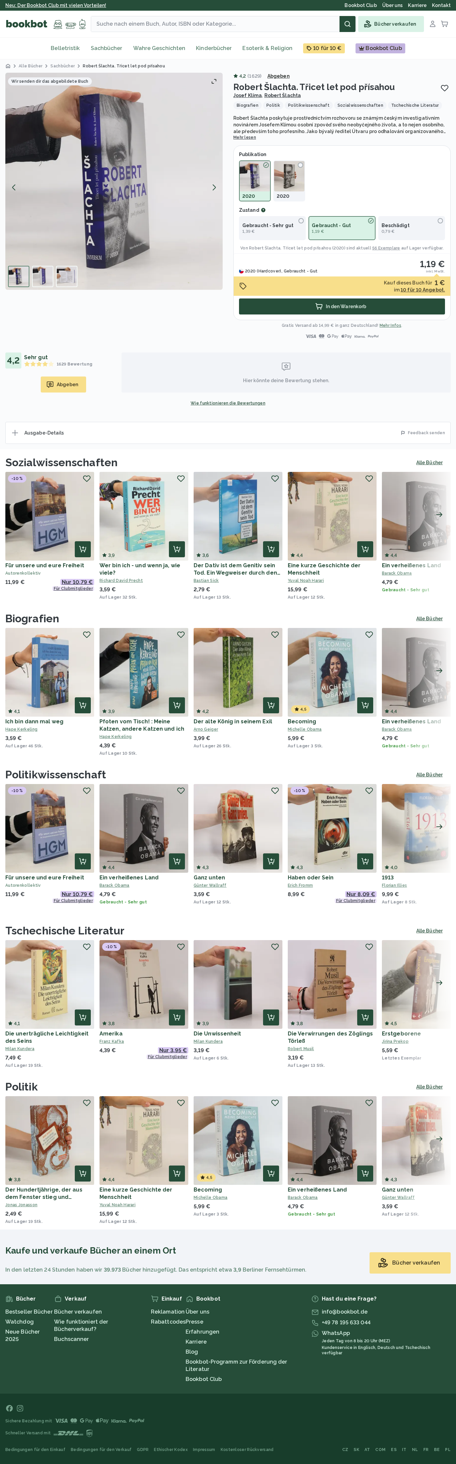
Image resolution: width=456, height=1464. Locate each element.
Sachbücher (107, 48)
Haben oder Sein (311, 877)
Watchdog (19, 1322)
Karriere (196, 1342)
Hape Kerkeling (21, 729)
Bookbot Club (204, 1379)
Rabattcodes (168, 1322)
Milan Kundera (19, 1048)
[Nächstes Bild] (214, 187)
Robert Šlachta (282, 95)
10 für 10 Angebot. (423, 289)
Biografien (32, 618)
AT (367, 1449)
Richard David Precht (121, 580)
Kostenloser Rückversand (247, 1449)
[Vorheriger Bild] (14, 187)
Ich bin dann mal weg (34, 721)
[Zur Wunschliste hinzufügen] (445, 88)
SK (356, 1449)
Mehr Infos (390, 325)
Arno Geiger (206, 729)
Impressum (204, 1449)
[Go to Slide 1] (18, 276)
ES (394, 1449)
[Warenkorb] (445, 24)
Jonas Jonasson (21, 1205)
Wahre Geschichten (159, 48)
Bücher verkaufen (78, 1312)
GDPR (143, 1449)
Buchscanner (71, 1339)
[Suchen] (347, 24)
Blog (192, 1352)
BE (437, 1449)
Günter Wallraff (210, 885)
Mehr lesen (244, 137)
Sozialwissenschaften (61, 462)
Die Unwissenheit (217, 1033)
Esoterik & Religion (267, 48)
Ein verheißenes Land (411, 565)
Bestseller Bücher (29, 1312)
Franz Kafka (111, 1041)
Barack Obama (114, 885)
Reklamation (168, 1312)
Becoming (302, 721)
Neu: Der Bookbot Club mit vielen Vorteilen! (55, 5)
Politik (21, 1086)
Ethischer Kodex (171, 1449)
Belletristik (65, 48)
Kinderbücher (214, 48)
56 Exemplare (386, 248)
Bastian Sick (206, 580)
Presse (194, 1322)
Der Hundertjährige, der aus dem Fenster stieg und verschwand (43, 1197)
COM (380, 1449)
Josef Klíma (247, 95)
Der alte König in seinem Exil (233, 721)
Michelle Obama (304, 729)
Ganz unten (209, 877)
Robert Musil (301, 1048)
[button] (114, 181)
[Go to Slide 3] (66, 276)
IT (404, 1449)
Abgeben (278, 76)
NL (415, 1449)
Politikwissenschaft (55, 774)
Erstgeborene (401, 1033)
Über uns (197, 1312)
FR (426, 1449)
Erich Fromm (300, 885)
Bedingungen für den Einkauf (35, 1449)
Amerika (111, 1033)
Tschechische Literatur (65, 930)
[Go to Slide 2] (42, 276)
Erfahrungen (202, 1332)
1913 (388, 877)
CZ (345, 1449)
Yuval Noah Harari (306, 580)
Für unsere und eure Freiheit (44, 565)
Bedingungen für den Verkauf (101, 1449)
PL (448, 1449)
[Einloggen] (433, 24)
